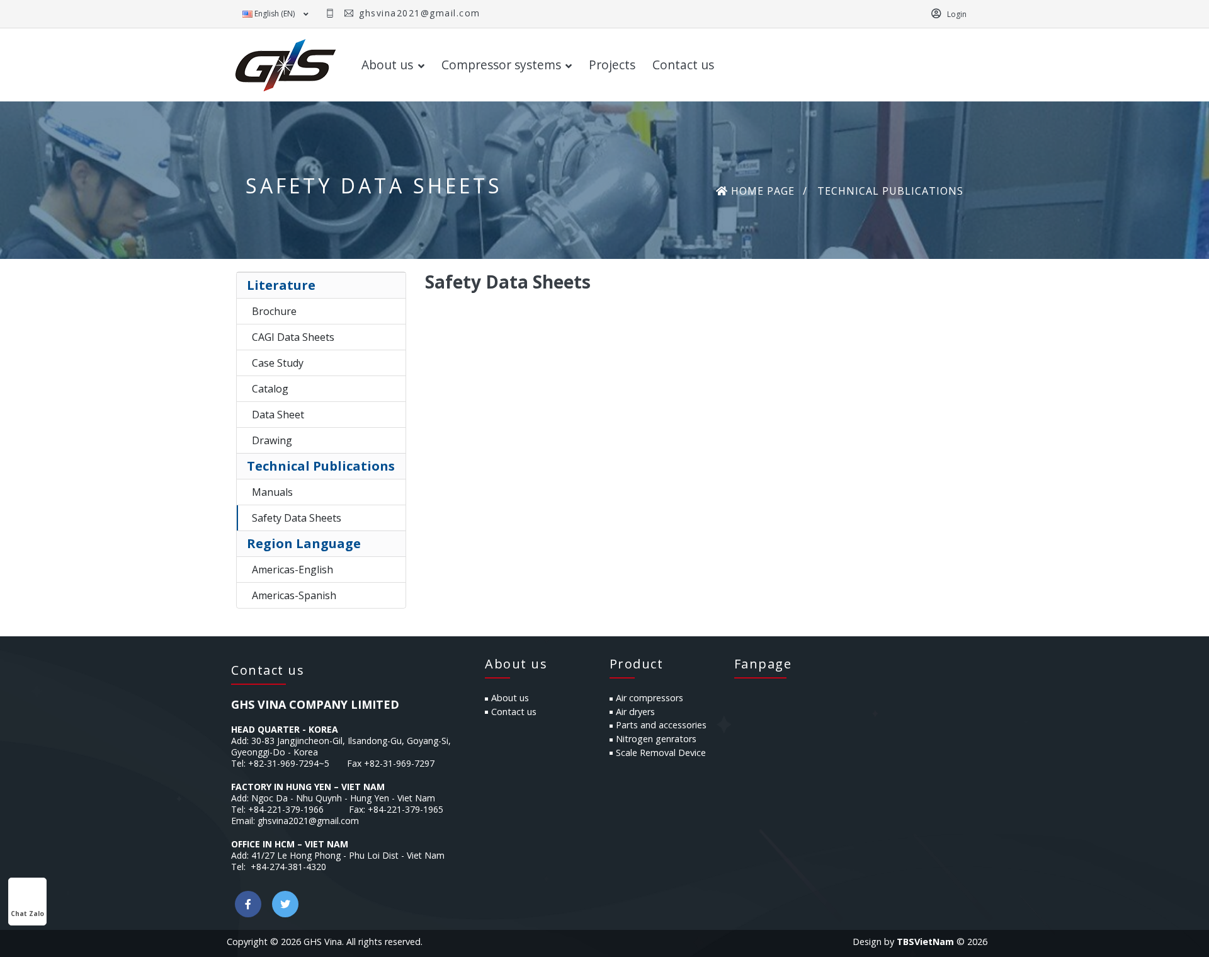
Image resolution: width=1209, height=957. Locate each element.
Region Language (304, 543)
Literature (281, 285)
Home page (761, 191)
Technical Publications (321, 465)
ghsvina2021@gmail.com (418, 13)
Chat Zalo (27, 913)
